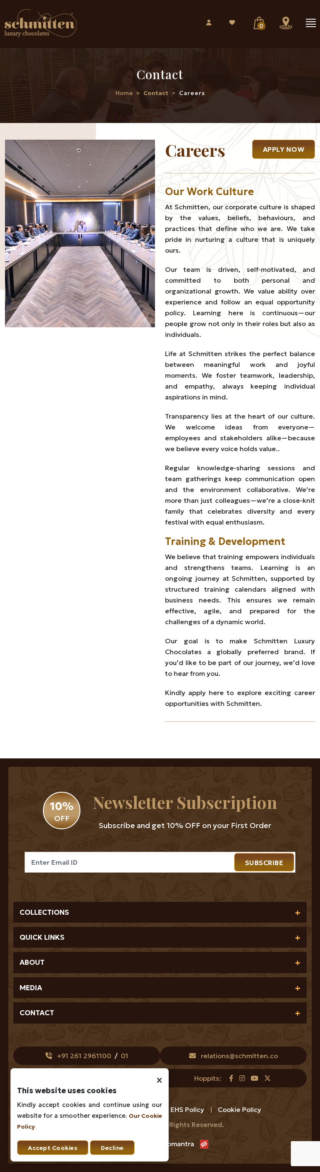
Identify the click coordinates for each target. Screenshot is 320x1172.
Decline (112, 1148)
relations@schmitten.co (239, 1056)
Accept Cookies (53, 1148)
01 (124, 1056)
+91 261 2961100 (84, 1056)
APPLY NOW (284, 149)
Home (124, 93)
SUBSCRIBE (264, 862)
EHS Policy (188, 1109)
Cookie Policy (239, 1109)
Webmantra (175, 1143)
